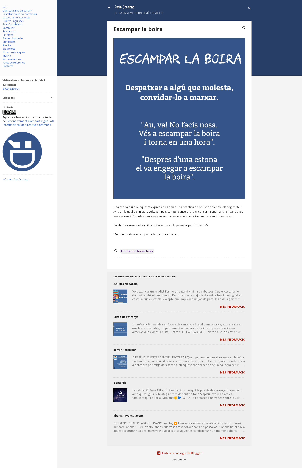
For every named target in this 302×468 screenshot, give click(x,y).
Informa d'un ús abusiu (16, 179)
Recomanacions (12, 59)
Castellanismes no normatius (20, 14)
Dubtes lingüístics (13, 21)
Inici (5, 7)
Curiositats (9, 41)
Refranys (8, 35)
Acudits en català (125, 284)
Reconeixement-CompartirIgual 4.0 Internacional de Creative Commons (28, 123)
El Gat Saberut (11, 88)
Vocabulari (9, 28)
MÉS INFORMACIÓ (232, 306)
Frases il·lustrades (13, 38)
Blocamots (9, 48)
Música (7, 55)
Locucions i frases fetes (137, 251)
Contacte (8, 66)
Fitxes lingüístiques (14, 52)
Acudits (7, 45)
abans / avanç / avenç (128, 415)
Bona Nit (119, 383)
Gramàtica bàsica (12, 24)
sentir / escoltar (124, 350)
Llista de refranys (125, 317)
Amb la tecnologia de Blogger (181, 453)
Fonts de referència (14, 62)
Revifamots (9, 31)
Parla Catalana (124, 7)
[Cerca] (250, 8)
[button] (243, 27)
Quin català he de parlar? (17, 10)
